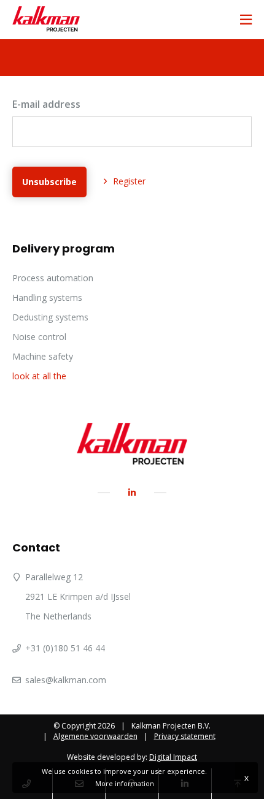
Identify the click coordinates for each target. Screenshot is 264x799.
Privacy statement (184, 736)
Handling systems (47, 297)
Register (129, 181)
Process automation (52, 278)
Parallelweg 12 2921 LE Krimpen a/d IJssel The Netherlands (78, 596)
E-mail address (46, 104)
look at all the (39, 376)
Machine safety (42, 356)
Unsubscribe (49, 181)
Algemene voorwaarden (95, 736)
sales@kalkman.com (65, 680)
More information (124, 783)
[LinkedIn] (132, 492)
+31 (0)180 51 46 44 (65, 648)
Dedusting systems (50, 317)
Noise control (39, 337)
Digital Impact (173, 757)
